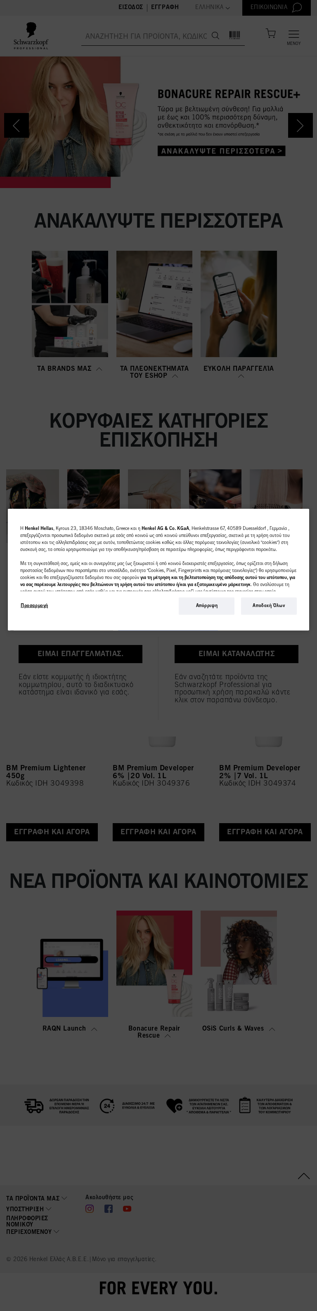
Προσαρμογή (34, 605)
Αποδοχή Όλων (269, 605)
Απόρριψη (207, 605)
